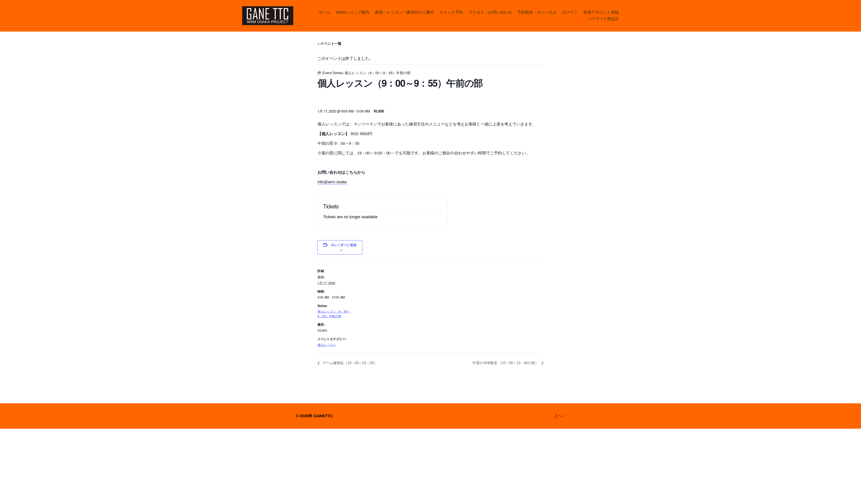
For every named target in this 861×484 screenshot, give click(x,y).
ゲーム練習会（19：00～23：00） (349, 363)
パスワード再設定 (603, 19)
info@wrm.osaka (332, 182)
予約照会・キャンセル (537, 12)
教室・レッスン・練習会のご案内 (404, 12)
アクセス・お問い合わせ (490, 12)
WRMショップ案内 (353, 12)
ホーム (324, 12)
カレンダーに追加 (344, 244)
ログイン (570, 12)
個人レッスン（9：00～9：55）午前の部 (333, 313)
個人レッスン (326, 344)
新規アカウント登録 (601, 12)
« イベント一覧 (329, 43)
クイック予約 (451, 12)
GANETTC (323, 416)
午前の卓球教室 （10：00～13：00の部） (505, 363)
